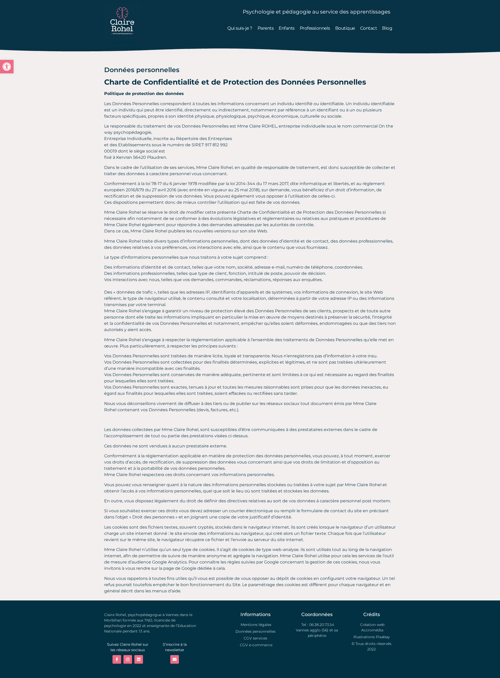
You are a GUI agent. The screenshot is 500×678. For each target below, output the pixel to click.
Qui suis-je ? (239, 28)
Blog (387, 28)
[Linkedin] (138, 659)
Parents (266, 28)
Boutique (345, 28)
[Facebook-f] (117, 659)
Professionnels (315, 28)
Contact (368, 28)
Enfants (287, 28)
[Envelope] (174, 659)
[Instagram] (127, 659)
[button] (7, 66)
